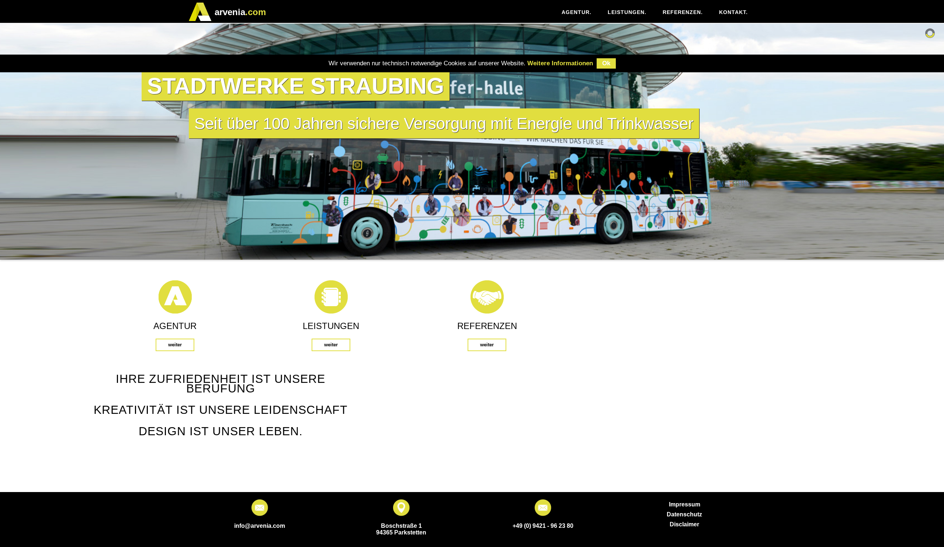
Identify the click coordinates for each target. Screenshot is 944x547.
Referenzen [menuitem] (683, 12)
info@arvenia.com (259, 526)
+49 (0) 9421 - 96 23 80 (543, 526)
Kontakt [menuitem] (733, 12)
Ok (606, 63)
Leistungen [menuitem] (627, 12)
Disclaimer (684, 524)
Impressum (684, 504)
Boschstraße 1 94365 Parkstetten (401, 529)
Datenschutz (684, 514)
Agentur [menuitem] (576, 12)
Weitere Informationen (560, 63)
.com (240, 12)
